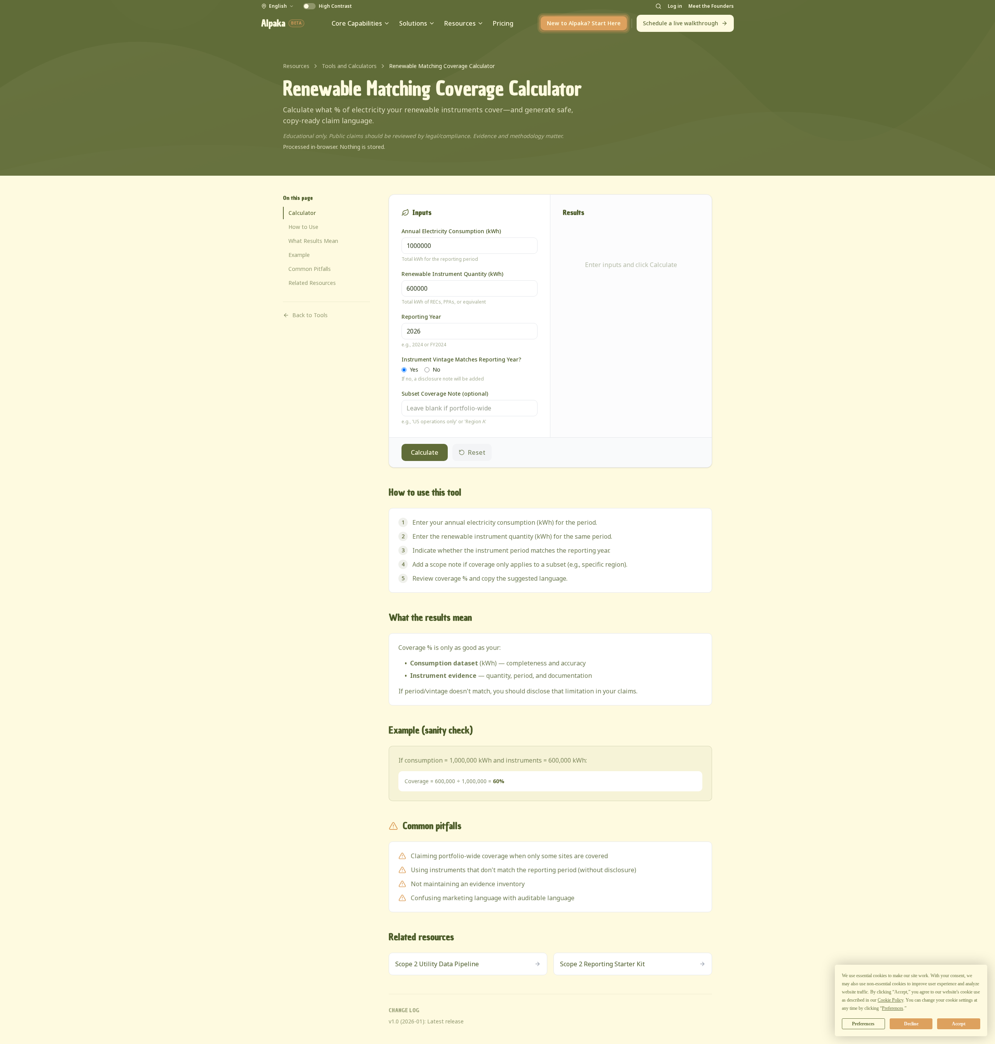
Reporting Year (421, 316)
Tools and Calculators (349, 66)
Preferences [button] (892, 1008)
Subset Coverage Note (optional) (444, 393)
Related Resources (312, 282)
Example (299, 254)
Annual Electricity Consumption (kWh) (451, 231)
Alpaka (281, 23)
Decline (911, 1024)
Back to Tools (310, 315)
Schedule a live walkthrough (680, 23)
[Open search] (658, 6)
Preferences (863, 1024)
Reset (476, 452)
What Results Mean (313, 240)
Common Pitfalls (309, 268)
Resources (460, 23)
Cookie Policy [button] (890, 1000)
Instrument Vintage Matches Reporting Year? (461, 359)
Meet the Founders (711, 6)
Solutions (413, 23)
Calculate (424, 452)
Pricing (503, 23)
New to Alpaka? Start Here (584, 23)
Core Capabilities (357, 23)
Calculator (302, 212)
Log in (675, 6)
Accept (958, 1024)
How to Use (303, 226)
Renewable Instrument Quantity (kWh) (452, 274)
